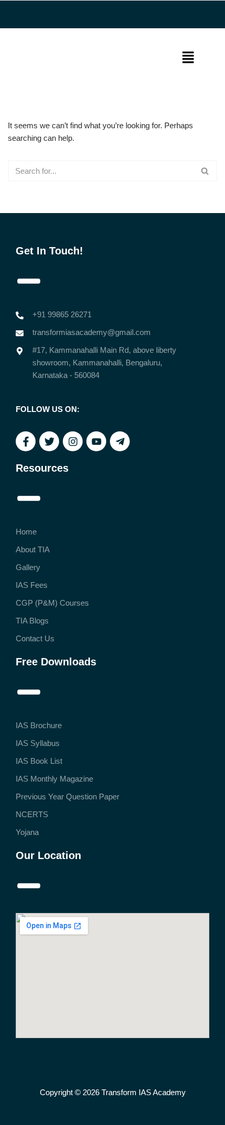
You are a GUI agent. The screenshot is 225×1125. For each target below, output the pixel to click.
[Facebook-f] (26, 441)
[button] (188, 58)
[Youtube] (96, 441)
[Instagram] (73, 441)
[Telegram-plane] (120, 441)
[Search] (205, 171)
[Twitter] (49, 441)
